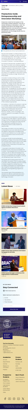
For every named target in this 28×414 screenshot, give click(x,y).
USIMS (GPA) (19, 368)
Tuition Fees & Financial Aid (6, 389)
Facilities (18, 364)
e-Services (18, 370)
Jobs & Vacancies (20, 381)
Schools (5, 359)
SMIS (17, 366)
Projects (5, 369)
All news (18, 186)
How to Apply (6, 383)
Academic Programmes (6, 380)
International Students (6, 385)
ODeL (4, 392)
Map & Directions (20, 377)
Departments (6, 361)
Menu (25, 1)
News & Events (5, 9)
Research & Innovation (6, 366)
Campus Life (19, 361)
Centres (5, 364)
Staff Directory (19, 379)
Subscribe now (14, 309)
